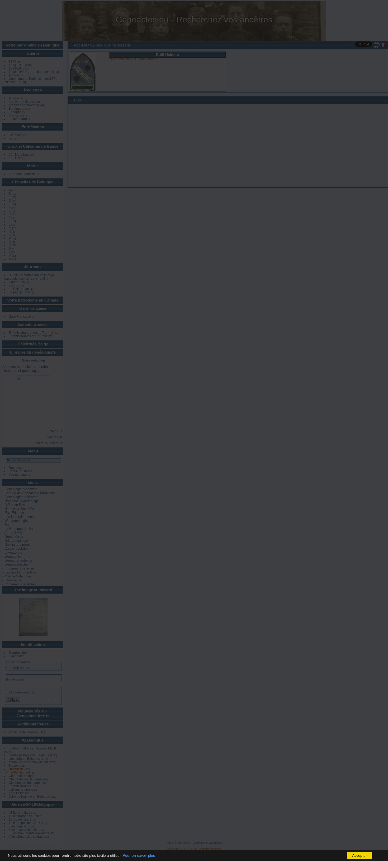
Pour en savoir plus (139, 855)
